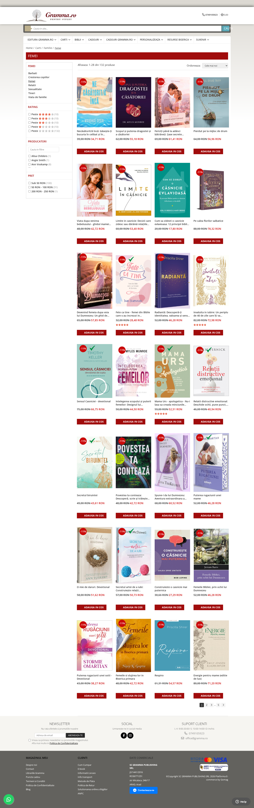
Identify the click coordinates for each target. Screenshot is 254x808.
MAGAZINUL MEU (37, 757)
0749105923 (196, 733)
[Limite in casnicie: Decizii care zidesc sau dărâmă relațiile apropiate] (133, 190)
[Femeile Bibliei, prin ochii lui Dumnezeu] (211, 555)
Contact (30, 768)
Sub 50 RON (38, 183)
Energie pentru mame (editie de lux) (210, 677)
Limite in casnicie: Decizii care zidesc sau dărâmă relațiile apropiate (133, 222)
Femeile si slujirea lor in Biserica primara (130, 677)
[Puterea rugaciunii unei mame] (211, 462)
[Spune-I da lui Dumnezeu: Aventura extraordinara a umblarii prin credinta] (172, 462)
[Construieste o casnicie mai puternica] (172, 555)
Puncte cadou (33, 777)
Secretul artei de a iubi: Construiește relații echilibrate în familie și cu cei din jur (133, 588)
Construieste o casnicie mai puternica (171, 588)
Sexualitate (35, 89)
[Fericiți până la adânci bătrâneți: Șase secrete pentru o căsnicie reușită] (172, 102)
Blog (28, 789)
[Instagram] (130, 735)
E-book (81, 768)
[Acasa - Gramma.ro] (52, 16)
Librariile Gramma (35, 773)
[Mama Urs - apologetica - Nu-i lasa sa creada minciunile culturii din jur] (172, 370)
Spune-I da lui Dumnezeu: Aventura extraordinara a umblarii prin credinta (170, 497)
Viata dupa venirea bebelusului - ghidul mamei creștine (93, 222)
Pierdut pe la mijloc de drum (210, 131)
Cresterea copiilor (38, 77)
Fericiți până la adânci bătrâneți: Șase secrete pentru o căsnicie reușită (169, 132)
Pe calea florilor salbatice (208, 220)
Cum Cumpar (84, 764)
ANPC (81, 793)
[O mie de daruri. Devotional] (94, 555)
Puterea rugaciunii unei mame (207, 497)
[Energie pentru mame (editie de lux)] (211, 645)
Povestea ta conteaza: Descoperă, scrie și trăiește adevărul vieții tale (132, 497)
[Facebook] (124, 735)
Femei (31, 81)
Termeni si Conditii (35, 781)
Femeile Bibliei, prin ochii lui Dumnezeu (210, 588)
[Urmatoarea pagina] (223, 705)
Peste (35, 114)
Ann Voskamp (39, 164)
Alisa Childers (39, 156)
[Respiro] (172, 645)
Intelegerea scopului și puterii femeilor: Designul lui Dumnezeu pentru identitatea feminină (133, 403)
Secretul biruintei (87, 495)
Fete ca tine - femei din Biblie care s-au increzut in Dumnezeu (133, 314)
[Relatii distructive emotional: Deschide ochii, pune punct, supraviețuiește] (211, 371)
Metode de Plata (86, 781)
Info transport (85, 777)
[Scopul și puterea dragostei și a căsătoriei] (133, 102)
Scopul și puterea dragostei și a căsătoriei (133, 132)
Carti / (39, 48)
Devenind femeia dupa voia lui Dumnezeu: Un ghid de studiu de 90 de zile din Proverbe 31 (93, 314)
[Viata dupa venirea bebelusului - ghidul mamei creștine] (94, 190)
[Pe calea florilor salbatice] (211, 190)
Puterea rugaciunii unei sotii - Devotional (94, 677)
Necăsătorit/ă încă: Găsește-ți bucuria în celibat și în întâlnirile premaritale (94, 132)
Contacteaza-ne (146, 790)
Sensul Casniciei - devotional (94, 401)
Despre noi (31, 764)
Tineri (31, 93)
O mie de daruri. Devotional (93, 587)
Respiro (159, 675)
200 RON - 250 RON (42, 191)
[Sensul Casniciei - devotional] (94, 371)
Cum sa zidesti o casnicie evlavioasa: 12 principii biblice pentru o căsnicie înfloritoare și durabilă (172, 222)
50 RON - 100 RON (42, 187)
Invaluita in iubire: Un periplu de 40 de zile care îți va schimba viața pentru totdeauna (211, 314)
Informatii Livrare (87, 773)
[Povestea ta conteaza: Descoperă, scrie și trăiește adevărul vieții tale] (133, 462)
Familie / (49, 48)
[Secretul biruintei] (94, 462)
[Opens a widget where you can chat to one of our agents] (241, 802)
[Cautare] (225, 28)
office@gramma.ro (196, 738)
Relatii (32, 85)
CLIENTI (82, 757)
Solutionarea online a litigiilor (92, 789)
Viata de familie (37, 97)
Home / (30, 48)
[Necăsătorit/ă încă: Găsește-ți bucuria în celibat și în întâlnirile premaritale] (94, 102)
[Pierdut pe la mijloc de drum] (211, 102)
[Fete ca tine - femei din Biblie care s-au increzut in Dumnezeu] (133, 280)
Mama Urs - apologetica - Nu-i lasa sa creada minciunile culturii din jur (172, 403)
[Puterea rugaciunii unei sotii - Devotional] (94, 645)
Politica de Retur (86, 785)
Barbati (32, 73)
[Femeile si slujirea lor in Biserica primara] (133, 645)
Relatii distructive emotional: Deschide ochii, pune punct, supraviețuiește (211, 403)
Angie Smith (38, 160)
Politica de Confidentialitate (64, 743)
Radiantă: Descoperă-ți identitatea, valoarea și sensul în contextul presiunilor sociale (172, 314)
